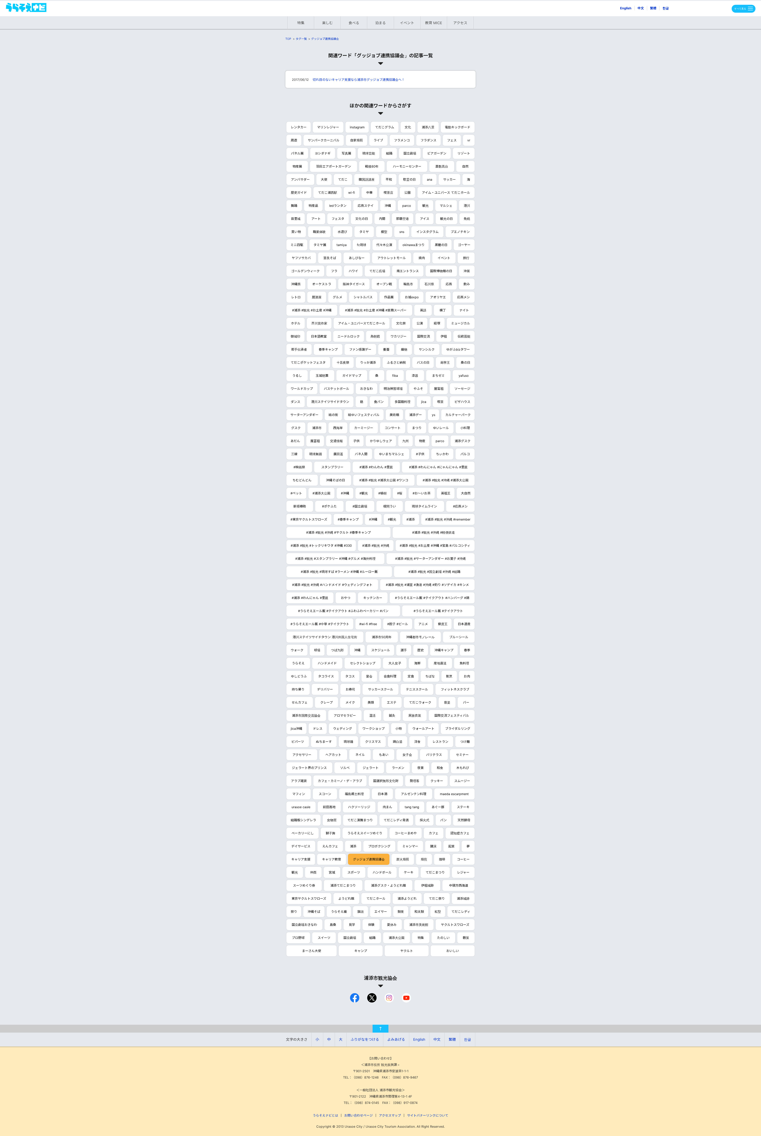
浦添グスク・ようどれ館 (388, 885)
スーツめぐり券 (304, 885)
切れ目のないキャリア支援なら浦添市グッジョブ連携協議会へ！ (360, 80)
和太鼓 (419, 912)
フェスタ (338, 219)
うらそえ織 (339, 912)
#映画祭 (299, 467)
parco (406, 206)
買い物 (296, 232)
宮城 (332, 872)
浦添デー (415, 415)
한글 (666, 8)
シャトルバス (363, 297)
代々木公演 (384, 245)
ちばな (430, 676)
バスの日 (423, 362)
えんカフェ (330, 846)
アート (316, 219)
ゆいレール (441, 428)
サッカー (449, 179)
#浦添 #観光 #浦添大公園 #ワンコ (383, 480)
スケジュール (380, 650)
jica (423, 402)
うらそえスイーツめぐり (364, 833)
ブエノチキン (460, 232)
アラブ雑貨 (299, 781)
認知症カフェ (459, 833)
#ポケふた (329, 506)
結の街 (333, 415)
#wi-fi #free (368, 624)
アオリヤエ (438, 297)
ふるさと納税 (396, 362)
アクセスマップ (390, 1115)
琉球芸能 (368, 153)
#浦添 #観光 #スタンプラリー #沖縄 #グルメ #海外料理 (335, 559)
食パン (379, 402)
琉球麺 (348, 742)
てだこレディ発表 (396, 820)
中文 (641, 8)
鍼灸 (392, 715)
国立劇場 (409, 153)
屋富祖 (439, 389)
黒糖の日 (441, 245)
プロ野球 (298, 938)
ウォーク (297, 650)
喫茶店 (388, 193)
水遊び (342, 232)
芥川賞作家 (319, 323)
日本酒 (382, 794)
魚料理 (464, 663)
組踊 (389, 153)
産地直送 (440, 663)
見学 (352, 925)
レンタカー (299, 127)
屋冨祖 (315, 441)
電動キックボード (457, 127)
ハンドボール (382, 872)
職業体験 (319, 232)
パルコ (465, 454)
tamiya (342, 245)
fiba (395, 376)
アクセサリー (302, 755)
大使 (324, 179)
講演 (433, 846)
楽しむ (327, 23)
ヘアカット (333, 755)
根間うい (389, 506)
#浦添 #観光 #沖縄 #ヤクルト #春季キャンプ (338, 532)
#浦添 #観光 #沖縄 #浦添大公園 (445, 480)
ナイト (464, 310)
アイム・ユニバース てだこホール (446, 193)
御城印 (295, 336)
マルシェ (446, 206)
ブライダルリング (457, 729)
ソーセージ (462, 389)
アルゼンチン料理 (413, 794)
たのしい (443, 938)
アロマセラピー (345, 715)
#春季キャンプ (348, 519)
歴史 (420, 650)
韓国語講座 (367, 179)
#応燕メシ (460, 506)
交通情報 (336, 441)
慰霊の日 (409, 179)
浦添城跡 (463, 898)
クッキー (436, 781)
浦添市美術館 (418, 925)
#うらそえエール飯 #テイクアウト (438, 611)
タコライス (326, 676)
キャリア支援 (300, 859)
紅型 (438, 912)
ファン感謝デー (360, 349)
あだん (295, 441)
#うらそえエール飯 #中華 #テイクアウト (320, 624)
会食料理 (390, 676)
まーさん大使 (311, 951)
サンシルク (427, 349)
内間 (382, 219)
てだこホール (375, 898)
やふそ (418, 389)
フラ (334, 271)
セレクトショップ (362, 663)
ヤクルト (406, 951)
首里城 (295, 219)
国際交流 (423, 336)
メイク (350, 702)
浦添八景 (428, 127)
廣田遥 (338, 454)
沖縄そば (314, 912)
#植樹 (382, 493)
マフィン (298, 794)
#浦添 (410, 519)
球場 (317, 650)
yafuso (464, 376)
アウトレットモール (391, 258)
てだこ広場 (377, 271)
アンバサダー (300, 179)
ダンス (295, 402)
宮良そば (329, 258)
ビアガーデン (436, 153)
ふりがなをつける (365, 1039)
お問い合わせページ (358, 1115)
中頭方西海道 (458, 885)
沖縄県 (296, 284)
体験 (371, 925)
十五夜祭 (343, 362)
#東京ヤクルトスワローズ (309, 519)
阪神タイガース (354, 284)
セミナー (462, 755)
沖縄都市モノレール (420, 637)
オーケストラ (321, 284)
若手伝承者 (299, 349)
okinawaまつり (413, 245)
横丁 (443, 310)
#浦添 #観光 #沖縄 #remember (447, 519)
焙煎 (424, 859)
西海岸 (338, 428)
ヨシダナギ (323, 153)
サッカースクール (380, 689)
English (625, 8)
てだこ (343, 179)
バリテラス (434, 755)
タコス (350, 676)
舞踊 (294, 206)
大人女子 (394, 663)
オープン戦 (384, 284)
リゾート (463, 153)
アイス (424, 219)
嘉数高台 (441, 166)
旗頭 (360, 912)
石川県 (429, 284)
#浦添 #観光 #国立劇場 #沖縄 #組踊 (434, 572)
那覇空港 (402, 219)
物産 (422, 441)
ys (433, 415)
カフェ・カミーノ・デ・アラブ (340, 781)
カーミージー (363, 428)
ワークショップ (373, 729)
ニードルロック (348, 336)
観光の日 (446, 219)
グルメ (337, 297)
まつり (417, 428)
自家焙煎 (356, 140)
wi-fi (351, 193)
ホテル (295, 323)
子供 (356, 441)
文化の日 (361, 219)
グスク (296, 428)
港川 (467, 206)
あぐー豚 (438, 807)
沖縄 (388, 206)
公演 (420, 323)
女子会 (407, 755)
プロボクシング (379, 846)
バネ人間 (361, 454)
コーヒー (463, 859)
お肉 (467, 676)
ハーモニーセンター (407, 166)
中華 (369, 193)
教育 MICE (433, 23)
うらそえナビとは (325, 1115)
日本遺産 (464, 624)
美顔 (371, 702)
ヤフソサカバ (301, 258)
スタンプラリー (332, 467)
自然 (465, 166)
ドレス (317, 729)
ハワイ (353, 271)
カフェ (433, 833)
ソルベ (345, 768)
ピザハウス (462, 402)
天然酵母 (464, 820)
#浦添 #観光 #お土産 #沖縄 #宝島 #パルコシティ (435, 545)
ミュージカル (460, 323)
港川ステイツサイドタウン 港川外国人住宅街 (325, 637)
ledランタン (337, 206)
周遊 (294, 140)
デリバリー (325, 689)
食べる (354, 23)
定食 (411, 676)
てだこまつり (435, 872)
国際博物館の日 (441, 271)
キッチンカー (372, 598)
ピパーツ (297, 742)
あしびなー (357, 258)
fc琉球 (361, 245)
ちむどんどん (302, 480)
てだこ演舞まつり (360, 820)
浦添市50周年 (382, 637)
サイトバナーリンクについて (427, 1115)
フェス (452, 140)
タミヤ (364, 232)
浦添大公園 (396, 938)
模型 (384, 232)
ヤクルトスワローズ (455, 925)
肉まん (387, 807)
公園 (407, 193)
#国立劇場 (360, 506)
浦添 (353, 846)
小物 (398, 729)
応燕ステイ (366, 206)
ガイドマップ (351, 376)
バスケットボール (336, 389)
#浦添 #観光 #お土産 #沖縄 (312, 310)
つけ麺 (465, 742)
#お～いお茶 (421, 493)
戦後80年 (372, 166)
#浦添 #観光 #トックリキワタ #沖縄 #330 (321, 545)
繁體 (653, 8)
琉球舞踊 (315, 454)
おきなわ (366, 389)
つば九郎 (337, 650)
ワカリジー (398, 336)
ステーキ (463, 807)
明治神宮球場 (393, 389)
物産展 (297, 166)
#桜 (399, 493)
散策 (466, 938)
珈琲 (442, 859)
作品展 (389, 297)
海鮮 (417, 663)
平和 (389, 179)
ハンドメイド (327, 663)
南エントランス (408, 271)
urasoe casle (301, 807)
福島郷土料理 (354, 794)
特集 (300, 23)
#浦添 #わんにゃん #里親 (310, 598)
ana (429, 179)
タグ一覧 (301, 38)
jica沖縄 (296, 729)
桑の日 (465, 362)
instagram (357, 127)
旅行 (466, 258)
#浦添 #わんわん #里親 (376, 467)
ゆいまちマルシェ (391, 454)
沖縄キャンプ (443, 650)
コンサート (393, 428)
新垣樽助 (299, 506)
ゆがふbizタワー (458, 349)
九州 (405, 441)
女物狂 (332, 820)
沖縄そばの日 (335, 480)
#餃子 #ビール (397, 624)
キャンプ (360, 951)
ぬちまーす (324, 742)
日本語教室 (319, 336)
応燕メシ (463, 297)
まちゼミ (438, 376)
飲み (467, 284)
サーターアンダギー (304, 415)
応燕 (449, 284)
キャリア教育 (331, 859)
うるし (297, 376)
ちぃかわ (442, 454)
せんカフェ (300, 702)
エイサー (380, 912)
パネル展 (297, 153)
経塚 (437, 323)
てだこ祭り (437, 898)
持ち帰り (298, 689)
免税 (467, 219)
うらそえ (298, 663)
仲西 (313, 872)
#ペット (296, 493)
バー (466, 702)
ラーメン (398, 768)
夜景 (420, 768)
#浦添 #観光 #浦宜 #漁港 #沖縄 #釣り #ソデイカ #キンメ (427, 585)
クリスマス (373, 742)
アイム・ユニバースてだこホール (361, 323)
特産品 (313, 206)
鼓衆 (401, 912)
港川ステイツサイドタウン (330, 402)
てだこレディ (460, 912)
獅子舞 (330, 833)
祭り (294, 912)
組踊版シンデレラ (303, 820)
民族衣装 (414, 715)
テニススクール (417, 689)
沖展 (467, 271)
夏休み (392, 925)
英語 (423, 310)
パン (443, 820)
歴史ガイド (299, 193)
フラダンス (428, 140)
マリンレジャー (328, 127)
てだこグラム (384, 127)
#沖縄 (345, 493)
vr (468, 140)
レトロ (296, 297)
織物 (404, 349)
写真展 (346, 153)
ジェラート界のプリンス (309, 768)
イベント (407, 23)
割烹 (449, 676)
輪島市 (408, 284)
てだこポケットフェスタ (308, 362)
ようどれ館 (346, 898)
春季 (467, 650)
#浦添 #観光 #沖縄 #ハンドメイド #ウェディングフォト (332, 585)
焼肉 (422, 258)
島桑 (333, 925)
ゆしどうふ (299, 676)
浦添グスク (462, 441)
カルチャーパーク (458, 415)
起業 (451, 846)
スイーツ (324, 938)
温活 (372, 715)
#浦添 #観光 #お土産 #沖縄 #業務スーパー (375, 310)
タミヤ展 (320, 245)
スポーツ (353, 872)
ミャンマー (410, 846)
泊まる (380, 23)
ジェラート (371, 768)
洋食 (417, 742)
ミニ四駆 (297, 245)
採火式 (424, 820)
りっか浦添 (368, 362)
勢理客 (414, 781)
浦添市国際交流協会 (306, 715)
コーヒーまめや (406, 833)
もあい (383, 755)
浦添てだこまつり (343, 885)
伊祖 (444, 336)
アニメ (423, 624)
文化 (408, 127)
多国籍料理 (402, 402)
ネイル (360, 755)
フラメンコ (402, 140)
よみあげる (396, 1039)
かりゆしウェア (381, 441)
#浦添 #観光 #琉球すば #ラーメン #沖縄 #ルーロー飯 (339, 572)
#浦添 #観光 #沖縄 (375, 545)
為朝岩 (375, 336)
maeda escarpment (454, 794)
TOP (288, 38)
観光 (425, 206)
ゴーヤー (464, 245)
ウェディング (342, 729)
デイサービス (300, 846)
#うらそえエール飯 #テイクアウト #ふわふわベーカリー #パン (343, 611)
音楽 (447, 702)
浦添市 (317, 428)
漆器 (415, 376)
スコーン (325, 794)
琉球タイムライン (424, 506)
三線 (294, 454)
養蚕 (386, 349)
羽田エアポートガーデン (333, 166)
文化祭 (401, 323)
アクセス (460, 23)
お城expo (412, 297)
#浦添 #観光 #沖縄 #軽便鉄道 (433, 532)
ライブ (378, 140)
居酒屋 (316, 297)
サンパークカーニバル (323, 140)
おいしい (452, 951)
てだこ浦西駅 (327, 193)
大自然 (465, 493)
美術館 (394, 415)
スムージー (462, 781)
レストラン (440, 742)
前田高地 (329, 807)
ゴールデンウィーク (305, 271)
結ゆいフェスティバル (364, 415)
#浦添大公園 (321, 493)
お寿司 (350, 689)
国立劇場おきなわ (304, 925)
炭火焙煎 (402, 859)
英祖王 (445, 493)
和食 (440, 768)
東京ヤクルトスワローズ (309, 898)
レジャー (463, 872)
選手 (404, 650)
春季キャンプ (328, 349)
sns (401, 232)
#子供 (420, 454)
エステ (391, 702)
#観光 (363, 493)
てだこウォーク (420, 702)
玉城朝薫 (322, 376)
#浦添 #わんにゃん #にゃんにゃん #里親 (438, 467)
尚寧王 (445, 362)
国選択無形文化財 (386, 781)
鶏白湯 (397, 742)
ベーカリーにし (303, 833)
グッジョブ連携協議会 (325, 38)
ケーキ (408, 872)
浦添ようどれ (407, 898)
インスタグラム (427, 232)
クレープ (326, 702)
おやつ (345, 598)
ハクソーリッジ (359, 807)
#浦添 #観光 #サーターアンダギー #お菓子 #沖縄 (430, 559)
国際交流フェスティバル (451, 715)
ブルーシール (458, 637)
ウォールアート (423, 729)
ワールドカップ (302, 389)
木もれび (462, 768)
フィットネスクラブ (455, 689)
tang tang (412, 807)
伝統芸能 (464, 336)
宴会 (369, 676)
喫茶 (440, 402)
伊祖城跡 (427, 885)
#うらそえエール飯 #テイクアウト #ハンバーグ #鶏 (432, 598)
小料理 (465, 428)
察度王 (442, 624)
